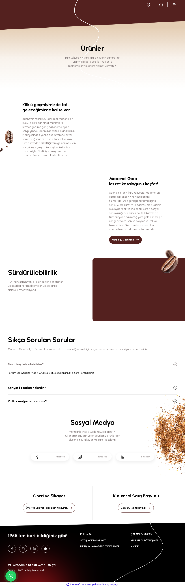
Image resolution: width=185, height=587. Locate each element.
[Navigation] (174, 5)
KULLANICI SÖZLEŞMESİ (145, 540)
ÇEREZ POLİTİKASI (141, 534)
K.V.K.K (135, 546)
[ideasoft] (73, 584)
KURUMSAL (86, 534)
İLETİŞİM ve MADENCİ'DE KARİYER (99, 546)
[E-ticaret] (92, 584)
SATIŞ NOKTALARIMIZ (93, 540)
